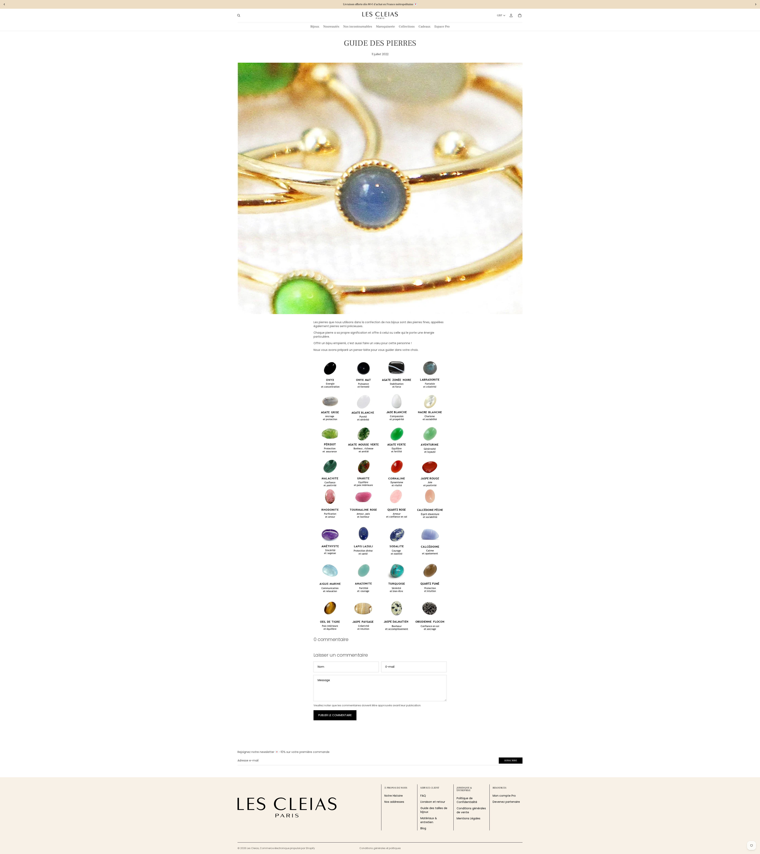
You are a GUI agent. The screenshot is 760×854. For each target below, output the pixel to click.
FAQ (423, 796)
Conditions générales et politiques (380, 848)
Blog (423, 828)
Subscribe (510, 760)
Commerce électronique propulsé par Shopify (287, 848)
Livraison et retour (432, 802)
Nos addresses (394, 802)
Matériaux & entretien (428, 820)
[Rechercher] (238, 15)
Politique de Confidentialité (467, 800)
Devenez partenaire (506, 802)
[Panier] (519, 15)
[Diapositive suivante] (755, 4)
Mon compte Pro (504, 796)
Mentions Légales (468, 818)
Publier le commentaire (335, 715)
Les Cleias (253, 848)
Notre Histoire (393, 796)
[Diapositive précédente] (4, 4)
